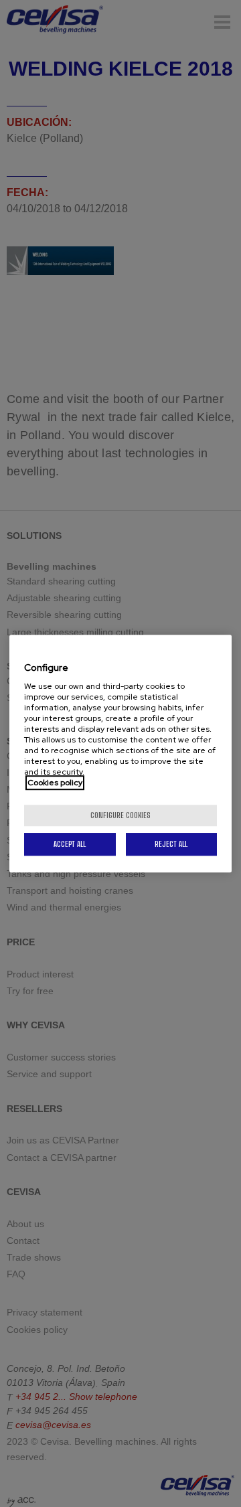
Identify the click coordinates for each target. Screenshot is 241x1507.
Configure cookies (120, 815)
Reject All (171, 844)
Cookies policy (54, 782)
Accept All (70, 844)
